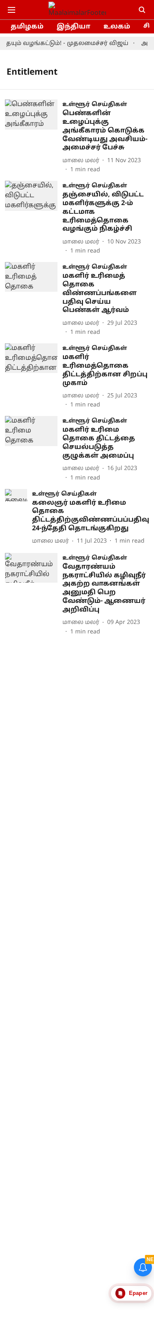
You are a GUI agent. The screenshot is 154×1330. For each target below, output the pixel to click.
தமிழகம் (27, 27)
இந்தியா (73, 27)
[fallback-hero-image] (33, 136)
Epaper (138, 1293)
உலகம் (116, 27)
